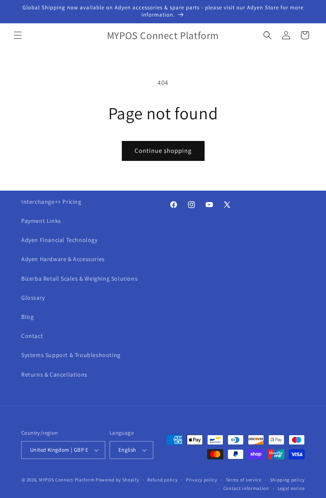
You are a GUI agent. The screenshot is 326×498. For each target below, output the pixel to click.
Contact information (246, 488)
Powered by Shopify (117, 480)
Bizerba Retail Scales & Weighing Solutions (79, 278)
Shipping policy (287, 480)
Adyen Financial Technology (59, 240)
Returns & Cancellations (54, 374)
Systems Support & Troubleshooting (71, 355)
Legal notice (291, 488)
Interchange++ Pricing (51, 201)
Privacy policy (201, 480)
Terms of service (243, 480)
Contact (32, 336)
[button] (17, 35)
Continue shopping (163, 150)
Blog (27, 317)
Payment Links (41, 221)
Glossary (33, 297)
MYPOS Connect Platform (66, 480)
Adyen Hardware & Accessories (63, 259)
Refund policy (162, 480)
